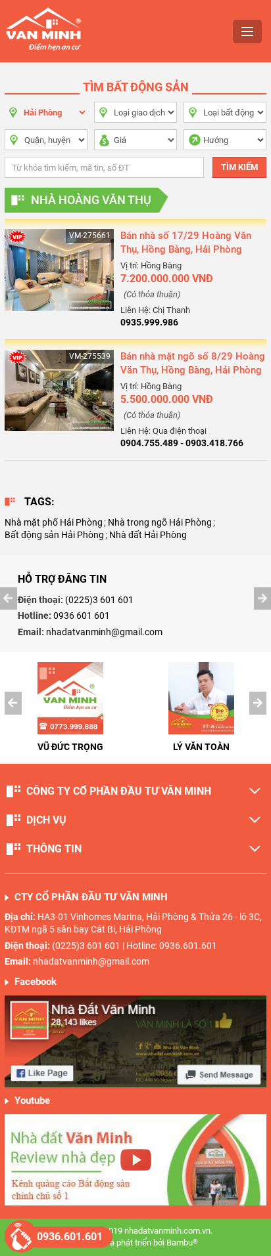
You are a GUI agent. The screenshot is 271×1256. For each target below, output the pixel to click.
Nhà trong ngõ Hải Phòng (160, 522)
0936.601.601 (70, 1236)
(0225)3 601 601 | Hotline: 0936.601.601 (134, 945)
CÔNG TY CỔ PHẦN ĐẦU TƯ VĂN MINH (118, 791)
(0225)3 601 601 (99, 600)
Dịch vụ (46, 820)
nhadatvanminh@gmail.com (104, 632)
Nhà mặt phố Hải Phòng (54, 522)
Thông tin (54, 849)
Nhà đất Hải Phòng (148, 535)
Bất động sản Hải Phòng (54, 535)
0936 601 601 (81, 615)
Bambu (182, 1242)
